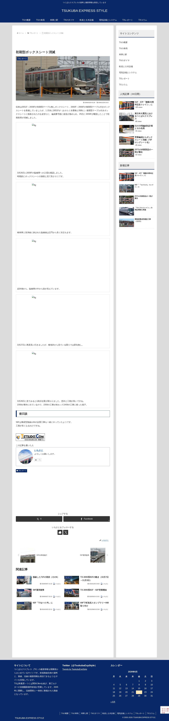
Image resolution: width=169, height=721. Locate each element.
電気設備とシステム (128, 72)
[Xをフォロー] (39, 459)
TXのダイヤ (124, 60)
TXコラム (123, 85)
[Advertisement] (63, 41)
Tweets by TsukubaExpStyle (74, 669)
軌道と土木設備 (126, 66)
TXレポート (22, 471)
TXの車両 (123, 48)
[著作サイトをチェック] (35, 459)
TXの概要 (123, 42)
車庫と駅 (123, 54)
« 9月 (113, 702)
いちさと (38, 450)
